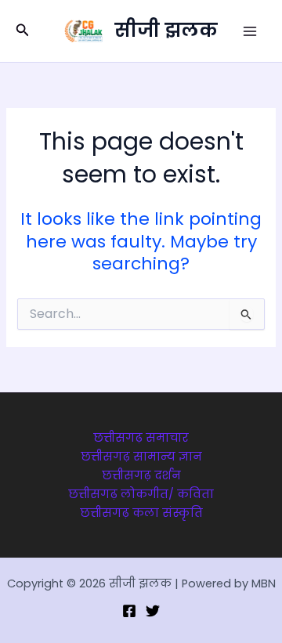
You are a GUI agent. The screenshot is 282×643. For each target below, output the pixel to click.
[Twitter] (153, 611)
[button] (23, 31)
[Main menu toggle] (249, 31)
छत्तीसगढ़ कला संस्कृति (141, 513)
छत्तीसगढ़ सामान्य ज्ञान (141, 456)
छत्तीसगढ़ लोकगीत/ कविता (141, 494)
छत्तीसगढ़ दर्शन (141, 475)
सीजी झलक (166, 30)
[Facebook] (129, 611)
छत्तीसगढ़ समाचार (141, 438)
